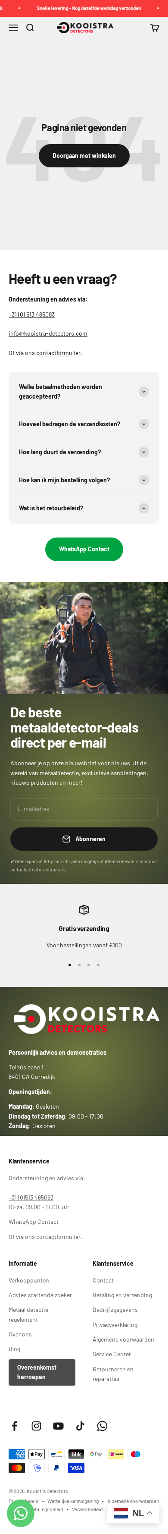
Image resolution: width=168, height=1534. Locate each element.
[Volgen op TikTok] (80, 1426)
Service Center (112, 1354)
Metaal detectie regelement (28, 1314)
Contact (103, 1280)
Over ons (20, 1334)
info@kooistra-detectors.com (48, 333)
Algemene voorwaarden (123, 1339)
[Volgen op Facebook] (14, 1426)
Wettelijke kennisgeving (73, 1501)
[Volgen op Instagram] (36, 1426)
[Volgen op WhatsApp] (102, 1426)
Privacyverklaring (115, 1324)
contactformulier (58, 352)
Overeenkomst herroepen (36, 1372)
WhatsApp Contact (84, 549)
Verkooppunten (29, 1280)
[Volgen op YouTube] (58, 1426)
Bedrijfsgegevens (115, 1309)
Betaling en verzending (122, 1294)
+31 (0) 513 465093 (32, 314)
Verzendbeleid (87, 1509)
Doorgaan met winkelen (84, 155)
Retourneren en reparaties (113, 1373)
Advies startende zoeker (40, 1294)
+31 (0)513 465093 (31, 1197)
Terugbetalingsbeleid (40, 1509)
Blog (14, 1348)
